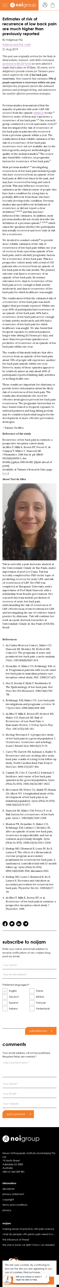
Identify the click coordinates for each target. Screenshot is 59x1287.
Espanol (13, 1002)
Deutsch (14, 996)
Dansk (39, 990)
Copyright (8, 1199)
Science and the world (16, 44)
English (13, 990)
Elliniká (40, 996)
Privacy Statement (13, 1194)
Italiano (13, 1008)
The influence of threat (15, 1239)
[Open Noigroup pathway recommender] (7, 1279)
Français (41, 1002)
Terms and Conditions (14, 1204)
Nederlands (43, 1008)
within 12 (38, 112)
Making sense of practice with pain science (28, 1228)
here (5, 473)
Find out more (31, 1272)
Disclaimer (8, 1188)
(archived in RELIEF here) (16, 63)
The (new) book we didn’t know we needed (28, 1244)
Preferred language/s (15, 985)
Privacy (6, 1210)
